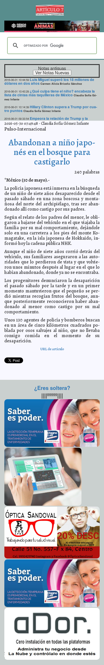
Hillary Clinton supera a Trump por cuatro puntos (50, 108)
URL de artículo (52, 348)
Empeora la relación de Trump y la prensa (46, 120)
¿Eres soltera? (52, 388)
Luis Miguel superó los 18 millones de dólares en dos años (49, 81)
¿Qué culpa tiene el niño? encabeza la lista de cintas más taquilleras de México (49, 92)
